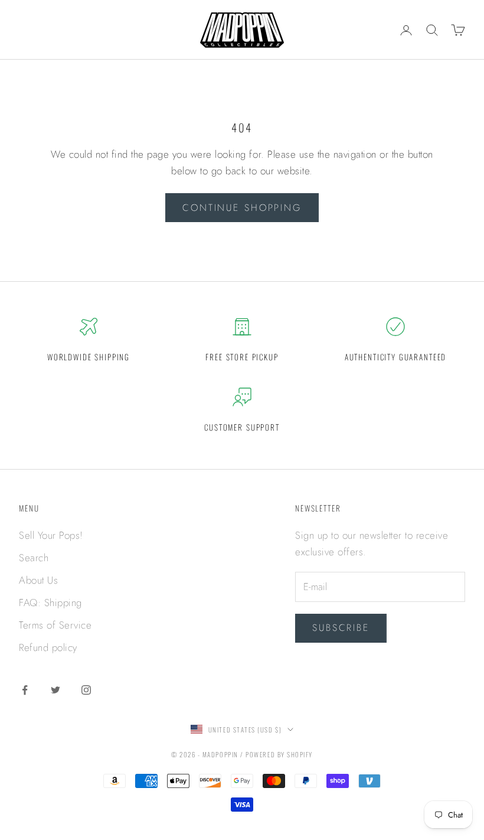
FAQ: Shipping (50, 602)
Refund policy (48, 647)
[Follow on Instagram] (86, 690)
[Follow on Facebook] (25, 690)
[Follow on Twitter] (55, 690)
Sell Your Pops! (51, 535)
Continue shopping (242, 207)
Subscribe (340, 627)
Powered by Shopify (279, 754)
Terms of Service (55, 625)
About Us (38, 580)
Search (33, 558)
